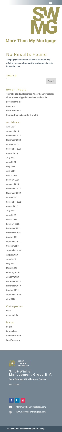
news (8, 311)
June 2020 (11, 259)
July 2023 (10, 158)
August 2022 (12, 206)
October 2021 (12, 237)
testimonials (12, 315)
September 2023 (13, 149)
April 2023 (11, 171)
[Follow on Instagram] (23, 400)
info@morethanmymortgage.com (31, 407)
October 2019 (12, 290)
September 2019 (13, 294)
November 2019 (13, 286)
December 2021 (13, 228)
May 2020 (10, 264)
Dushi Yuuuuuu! (13, 110)
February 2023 (12, 180)
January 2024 (12, 131)
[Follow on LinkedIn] (17, 400)
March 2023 (11, 175)
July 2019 (10, 299)
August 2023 (12, 153)
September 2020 (13, 250)
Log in (9, 327)
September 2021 (13, 241)
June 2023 (11, 162)
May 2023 (10, 166)
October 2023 (12, 144)
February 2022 (12, 224)
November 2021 (13, 233)
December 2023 (13, 135)
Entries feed (11, 331)
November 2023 (13, 140)
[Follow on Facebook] (11, 400)
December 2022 (13, 188)
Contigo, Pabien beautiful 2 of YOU (22, 115)
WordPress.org (13, 340)
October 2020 (12, 246)
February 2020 (12, 272)
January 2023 (12, 184)
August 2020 (12, 255)
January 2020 (12, 277)
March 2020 (11, 268)
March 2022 (11, 219)
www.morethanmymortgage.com (31, 412)
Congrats (10, 106)
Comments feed (13, 336)
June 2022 (11, 215)
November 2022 (13, 193)
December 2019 (13, 281)
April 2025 (11, 127)
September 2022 (13, 202)
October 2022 (12, 197)
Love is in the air (13, 102)
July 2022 (10, 210)
